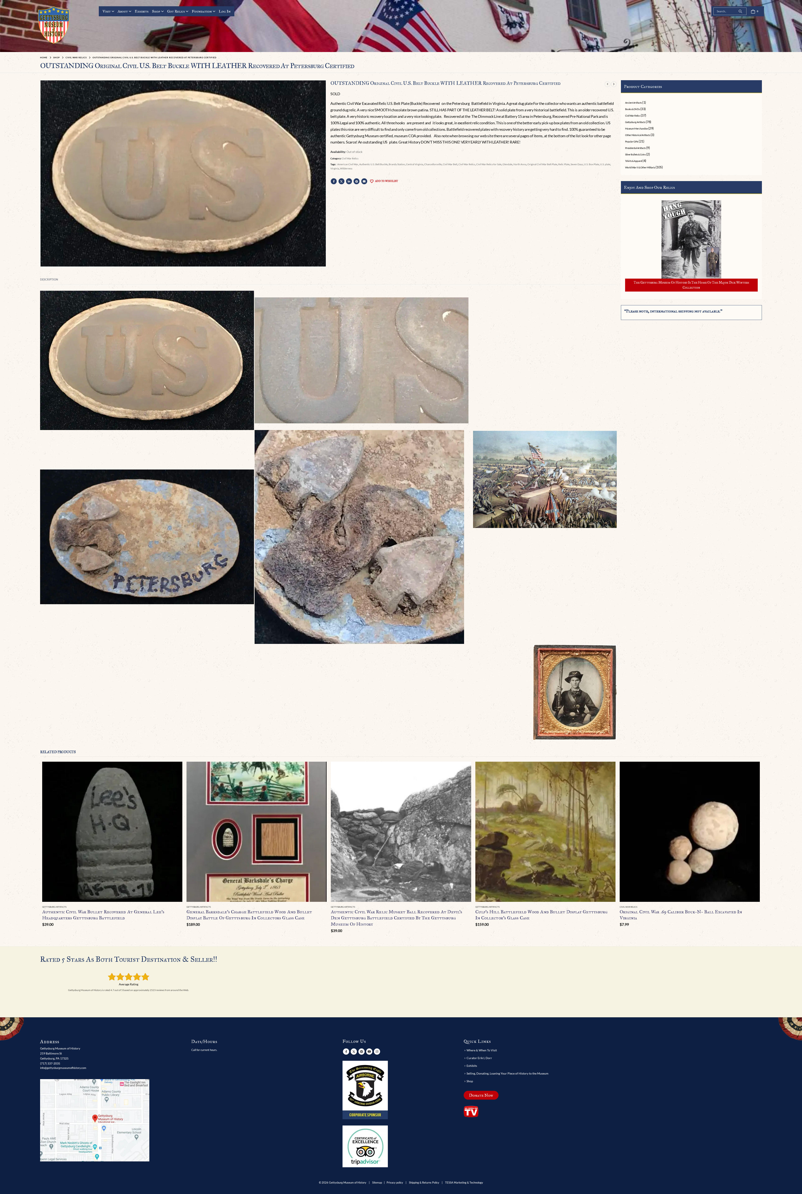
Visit (107, 11)
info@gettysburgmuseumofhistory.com (63, 1068)
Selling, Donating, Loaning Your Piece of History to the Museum (507, 1073)
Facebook (333, 181)
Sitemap (377, 1182)
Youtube (369, 1051)
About (123, 11)
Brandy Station (397, 164)
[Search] (740, 11)
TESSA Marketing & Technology (464, 1182)
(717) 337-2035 (50, 1063)
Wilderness (346, 168)
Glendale (507, 164)
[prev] (607, 84)
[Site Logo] (53, 25)
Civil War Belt (450, 164)
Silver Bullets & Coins (635, 154)
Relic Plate (564, 164)
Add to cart (175, 768)
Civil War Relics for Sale (488, 164)
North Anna (519, 164)
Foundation (202, 11)
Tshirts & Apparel (633, 160)
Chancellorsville (433, 164)
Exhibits (141, 11)
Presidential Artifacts (635, 148)
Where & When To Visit (482, 1050)
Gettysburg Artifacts (635, 122)
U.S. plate (605, 164)
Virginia (334, 168)
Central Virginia (414, 164)
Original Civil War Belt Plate (542, 164)
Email (364, 181)
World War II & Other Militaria (640, 167)
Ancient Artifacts (633, 102)
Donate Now (481, 1095)
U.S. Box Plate (591, 164)
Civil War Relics (350, 158)
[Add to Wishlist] (180, 907)
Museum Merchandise (636, 128)
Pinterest (356, 181)
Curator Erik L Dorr (479, 1058)
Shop (156, 11)
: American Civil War (347, 164)
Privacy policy (395, 1182)
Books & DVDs (632, 109)
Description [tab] (49, 279)
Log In (225, 11)
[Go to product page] (112, 832)
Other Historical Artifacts (637, 135)
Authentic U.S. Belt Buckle (373, 164)
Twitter (341, 181)
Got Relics (176, 11)
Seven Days (577, 164)
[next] (614, 84)
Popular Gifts (631, 141)
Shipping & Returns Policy (424, 1182)
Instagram (377, 1051)
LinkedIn (349, 181)
